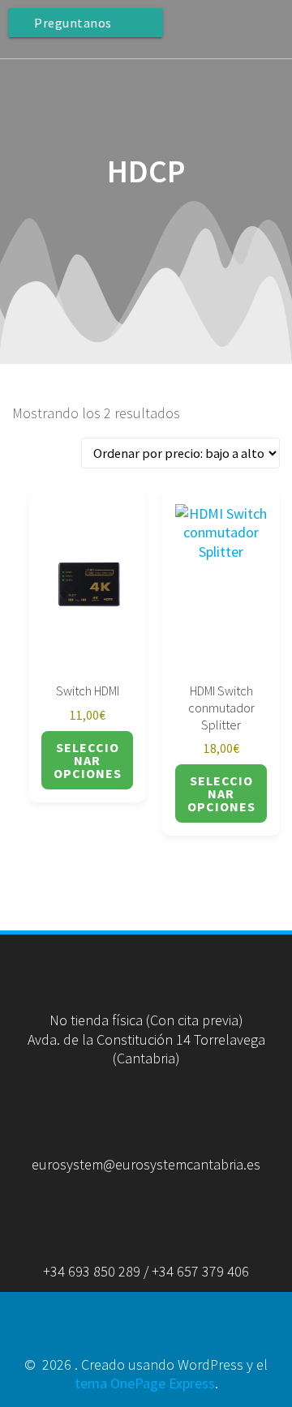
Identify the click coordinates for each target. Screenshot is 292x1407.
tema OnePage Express (145, 1383)
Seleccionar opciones (88, 760)
